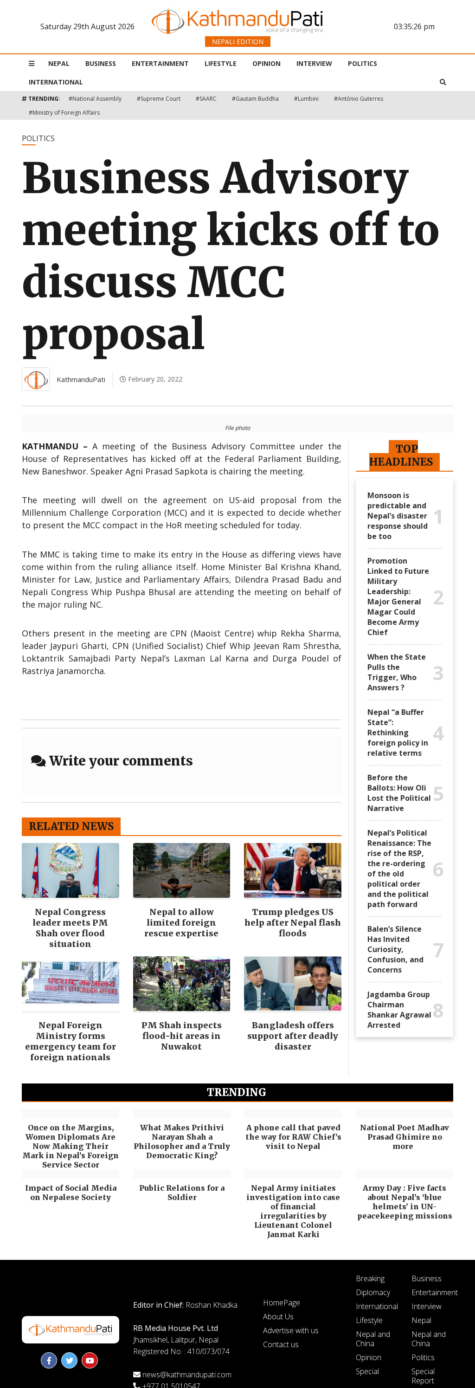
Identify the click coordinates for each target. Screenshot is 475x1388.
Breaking (370, 1278)
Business (100, 63)
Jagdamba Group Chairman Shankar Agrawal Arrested (399, 1009)
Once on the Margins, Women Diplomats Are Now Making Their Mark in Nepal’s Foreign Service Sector (70, 1146)
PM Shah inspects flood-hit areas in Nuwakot (181, 1036)
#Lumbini (306, 99)
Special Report (423, 1376)
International (56, 82)
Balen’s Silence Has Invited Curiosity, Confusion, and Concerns (395, 949)
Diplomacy (373, 1292)
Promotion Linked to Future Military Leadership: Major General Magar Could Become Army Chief (398, 596)
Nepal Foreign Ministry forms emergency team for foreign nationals (70, 1041)
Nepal (59, 63)
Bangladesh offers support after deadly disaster (292, 1036)
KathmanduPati (81, 379)
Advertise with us (291, 1330)
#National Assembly (95, 99)
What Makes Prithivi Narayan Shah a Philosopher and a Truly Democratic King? (182, 1141)
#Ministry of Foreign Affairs (64, 113)
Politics (362, 63)
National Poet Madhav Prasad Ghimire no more (404, 1137)
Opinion (266, 63)
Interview (314, 63)
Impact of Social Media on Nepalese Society (70, 1192)
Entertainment (160, 63)
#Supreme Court (158, 99)
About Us (278, 1316)
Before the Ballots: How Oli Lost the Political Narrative (399, 792)
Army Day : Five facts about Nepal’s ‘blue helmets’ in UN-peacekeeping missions (404, 1201)
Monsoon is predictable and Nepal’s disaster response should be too (397, 515)
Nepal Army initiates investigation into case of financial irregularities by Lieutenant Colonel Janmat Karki (293, 1211)
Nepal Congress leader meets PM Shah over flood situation (70, 928)
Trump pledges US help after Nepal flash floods (292, 923)
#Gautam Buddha (255, 99)
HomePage (281, 1302)
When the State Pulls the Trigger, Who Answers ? (396, 672)
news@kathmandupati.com (186, 1374)
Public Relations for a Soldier (182, 1192)
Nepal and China (373, 1339)
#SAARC (206, 99)
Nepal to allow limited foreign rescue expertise (181, 923)
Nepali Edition (237, 41)
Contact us (281, 1344)
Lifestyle (221, 63)
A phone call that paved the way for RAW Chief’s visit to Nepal (293, 1137)
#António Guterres (358, 99)
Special (367, 1371)
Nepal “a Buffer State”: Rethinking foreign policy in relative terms (397, 732)
